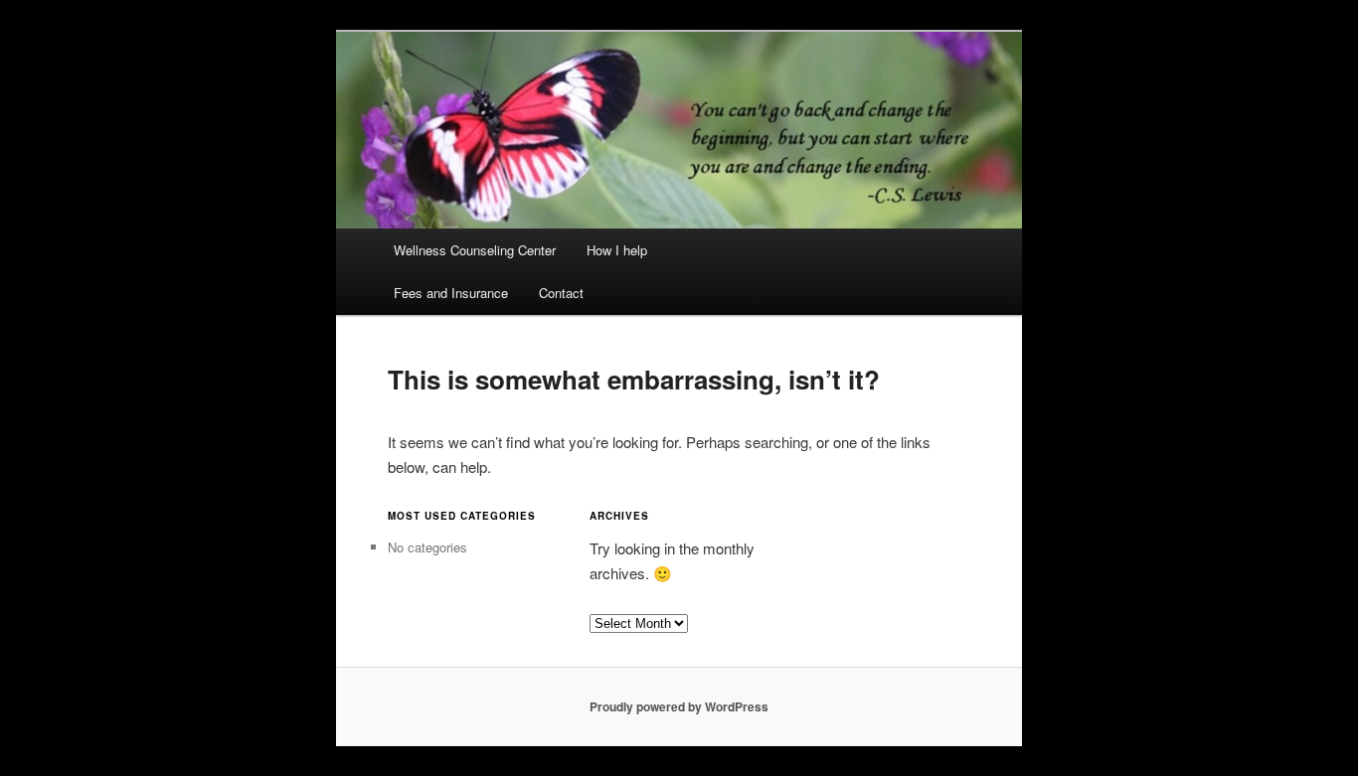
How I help (617, 249)
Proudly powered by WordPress (679, 706)
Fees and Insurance (451, 292)
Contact (561, 292)
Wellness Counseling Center (475, 249)
